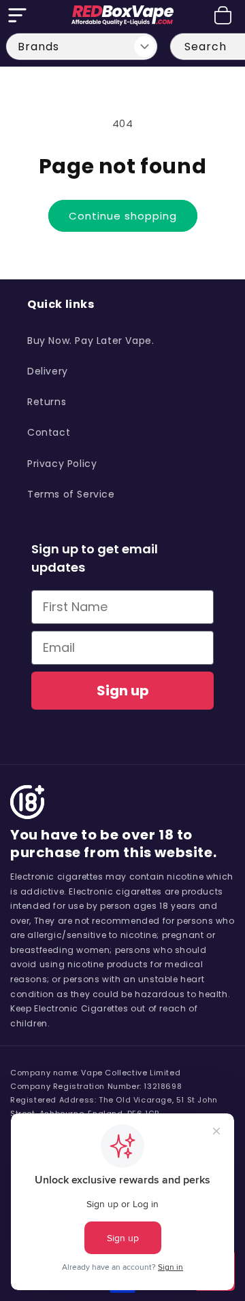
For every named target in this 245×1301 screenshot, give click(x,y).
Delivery (47, 371)
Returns (46, 402)
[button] (17, 16)
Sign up (123, 690)
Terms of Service (71, 494)
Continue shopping (123, 216)
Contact (48, 432)
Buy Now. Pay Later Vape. (90, 340)
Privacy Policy (62, 463)
